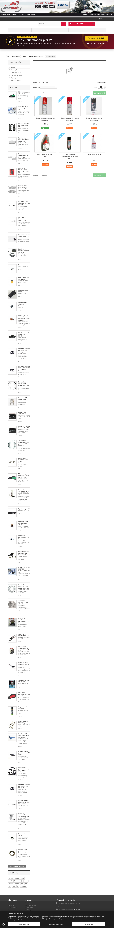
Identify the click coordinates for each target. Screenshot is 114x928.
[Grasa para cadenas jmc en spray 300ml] (45, 106)
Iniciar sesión (103, 19)
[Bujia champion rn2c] (12, 268)
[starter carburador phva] (12, 555)
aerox (26, 881)
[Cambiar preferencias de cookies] (3, 924)
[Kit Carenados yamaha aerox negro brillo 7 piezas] (12, 771)
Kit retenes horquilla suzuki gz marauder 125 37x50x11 (24, 367)
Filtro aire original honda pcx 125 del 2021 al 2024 (23, 475)
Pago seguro (14, 78)
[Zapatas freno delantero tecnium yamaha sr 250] (12, 444)
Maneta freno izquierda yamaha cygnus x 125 (23, 219)
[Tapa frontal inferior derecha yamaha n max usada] (12, 737)
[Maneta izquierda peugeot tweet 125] (12, 804)
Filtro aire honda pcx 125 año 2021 (24, 92)
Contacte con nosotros (14, 909)
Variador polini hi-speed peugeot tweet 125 (24, 108)
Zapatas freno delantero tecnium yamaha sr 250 (23, 442)
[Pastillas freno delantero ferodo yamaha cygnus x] (12, 622)
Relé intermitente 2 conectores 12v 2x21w (23, 523)
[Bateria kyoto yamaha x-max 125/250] (12, 416)
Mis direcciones (29, 907)
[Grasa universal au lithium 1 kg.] (12, 684)
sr (17, 886)
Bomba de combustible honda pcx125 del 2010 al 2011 (23, 492)
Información (15, 62)
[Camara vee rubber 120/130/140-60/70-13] (12, 306)
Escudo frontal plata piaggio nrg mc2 (24, 398)
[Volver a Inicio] (8, 56)
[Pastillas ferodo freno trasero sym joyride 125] (12, 141)
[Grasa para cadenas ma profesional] (94, 106)
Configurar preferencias (56, 924)
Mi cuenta (28, 900)
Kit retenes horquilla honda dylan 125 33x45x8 (24, 334)
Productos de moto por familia (19, 30)
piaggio (17, 878)
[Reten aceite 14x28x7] (12, 837)
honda (16, 881)
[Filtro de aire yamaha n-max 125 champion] (12, 696)
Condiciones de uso (16, 72)
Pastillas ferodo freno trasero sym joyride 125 (23, 139)
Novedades (14, 87)
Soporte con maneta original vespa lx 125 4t (24, 236)
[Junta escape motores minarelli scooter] (12, 462)
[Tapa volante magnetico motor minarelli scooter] (12, 604)
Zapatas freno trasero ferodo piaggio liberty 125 (23, 383)
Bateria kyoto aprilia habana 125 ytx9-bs (24, 427)
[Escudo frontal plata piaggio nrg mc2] (12, 401)
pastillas (11, 883)
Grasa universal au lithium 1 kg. (23, 680)
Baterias (73, 30)
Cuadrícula (100, 88)
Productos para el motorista (43, 30)
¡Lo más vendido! (12, 907)
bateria (10, 881)
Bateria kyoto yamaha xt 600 (22, 412)
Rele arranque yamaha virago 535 (23, 536)
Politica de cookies (16, 80)
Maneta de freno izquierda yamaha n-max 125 (24, 203)
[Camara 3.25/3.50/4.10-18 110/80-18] (12, 294)
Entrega (13, 67)
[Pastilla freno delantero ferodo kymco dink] (12, 157)
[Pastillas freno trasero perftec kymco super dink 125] (12, 172)
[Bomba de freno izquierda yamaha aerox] (12, 666)
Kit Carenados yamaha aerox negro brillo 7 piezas (24, 768)
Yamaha (24, 56)
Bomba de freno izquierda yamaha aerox (23, 664)
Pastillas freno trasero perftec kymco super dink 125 (23, 170)
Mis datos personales (30, 909)
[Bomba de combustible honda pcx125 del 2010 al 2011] (12, 493)
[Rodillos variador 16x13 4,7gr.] (12, 725)
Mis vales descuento (30, 905)
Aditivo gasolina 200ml (94, 154)
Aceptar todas (88, 924)
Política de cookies (57, 920)
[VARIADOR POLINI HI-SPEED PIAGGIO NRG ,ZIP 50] (12, 571)
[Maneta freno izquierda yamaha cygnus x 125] (12, 221)
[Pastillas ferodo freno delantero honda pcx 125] (12, 189)
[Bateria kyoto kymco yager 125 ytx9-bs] (12, 430)
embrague (23, 886)
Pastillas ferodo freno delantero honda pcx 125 (22, 187)
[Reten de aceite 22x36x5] (12, 853)
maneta (17, 883)
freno (13, 886)
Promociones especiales (14, 902)
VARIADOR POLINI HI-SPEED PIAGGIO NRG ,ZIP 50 (24, 570)
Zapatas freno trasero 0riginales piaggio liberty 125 (23, 586)
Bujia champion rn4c (24, 265)
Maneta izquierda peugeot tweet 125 (23, 801)
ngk (26, 883)
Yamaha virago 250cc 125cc (36, 56)
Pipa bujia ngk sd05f (24, 509)
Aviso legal (14, 69)
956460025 (77, 909)
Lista (105, 88)
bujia (21, 881)
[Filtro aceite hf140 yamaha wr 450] (12, 281)
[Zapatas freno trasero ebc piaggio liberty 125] (12, 588)
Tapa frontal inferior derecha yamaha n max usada (23, 735)
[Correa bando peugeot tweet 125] (12, 638)
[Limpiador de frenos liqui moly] (12, 710)
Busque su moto (61, 30)
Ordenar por (36, 87)
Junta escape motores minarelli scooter (23, 459)
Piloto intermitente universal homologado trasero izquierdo (24, 318)
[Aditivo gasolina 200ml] (94, 143)
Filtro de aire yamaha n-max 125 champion (24, 694)
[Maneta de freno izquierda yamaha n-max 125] (12, 205)
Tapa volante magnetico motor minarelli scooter (23, 602)
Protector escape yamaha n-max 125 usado (24, 753)
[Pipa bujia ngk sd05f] (12, 512)
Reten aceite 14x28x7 (22, 834)
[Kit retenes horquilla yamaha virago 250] (12, 336)
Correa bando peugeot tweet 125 (23, 634)
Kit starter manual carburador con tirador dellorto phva (24, 553)
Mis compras (28, 902)
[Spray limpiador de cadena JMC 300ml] (70, 106)
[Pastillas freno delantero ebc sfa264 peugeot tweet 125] (12, 650)
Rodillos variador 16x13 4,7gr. (23, 722)
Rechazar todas (24, 924)
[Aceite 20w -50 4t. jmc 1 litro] (45, 143)
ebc (22, 883)
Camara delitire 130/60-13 (22, 303)
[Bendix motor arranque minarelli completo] (12, 253)
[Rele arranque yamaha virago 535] (12, 539)
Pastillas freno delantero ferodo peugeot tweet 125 (23, 648)
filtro (22, 878)
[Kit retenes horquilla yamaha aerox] (12, 352)
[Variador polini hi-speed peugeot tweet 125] (12, 110)
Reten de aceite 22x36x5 (22, 850)
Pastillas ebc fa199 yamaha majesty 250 (23, 125)
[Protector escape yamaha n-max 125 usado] (12, 755)
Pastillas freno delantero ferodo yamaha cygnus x (23, 619)
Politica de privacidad (16, 75)
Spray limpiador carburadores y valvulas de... (70, 157)
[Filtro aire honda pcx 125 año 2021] (12, 96)
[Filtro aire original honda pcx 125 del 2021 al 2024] (12, 477)
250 (9, 886)
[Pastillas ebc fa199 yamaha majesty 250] (12, 127)
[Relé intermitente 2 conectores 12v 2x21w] (12, 525)
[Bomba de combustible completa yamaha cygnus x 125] (12, 817)
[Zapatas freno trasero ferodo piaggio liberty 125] (12, 385)
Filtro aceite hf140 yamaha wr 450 (23, 278)
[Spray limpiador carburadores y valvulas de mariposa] (70, 143)
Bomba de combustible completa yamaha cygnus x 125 (23, 815)
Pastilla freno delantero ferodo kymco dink (23, 155)
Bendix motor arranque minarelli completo (23, 250)
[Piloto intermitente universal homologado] (12, 319)
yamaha (11, 878)
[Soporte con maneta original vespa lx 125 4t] (12, 238)
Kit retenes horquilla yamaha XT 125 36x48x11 (24, 786)
